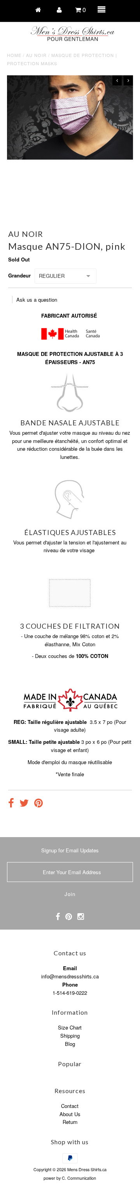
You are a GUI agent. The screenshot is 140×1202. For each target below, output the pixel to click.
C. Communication (79, 1178)
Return (70, 1122)
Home (14, 55)
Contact (70, 1106)
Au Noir (36, 55)
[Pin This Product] (38, 804)
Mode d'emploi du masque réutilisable (70, 762)
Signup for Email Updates (70, 850)
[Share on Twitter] (24, 804)
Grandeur (19, 275)
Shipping (70, 1035)
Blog (70, 1043)
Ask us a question (36, 299)
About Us (70, 1114)
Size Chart (70, 1027)
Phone (70, 984)
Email (70, 968)
